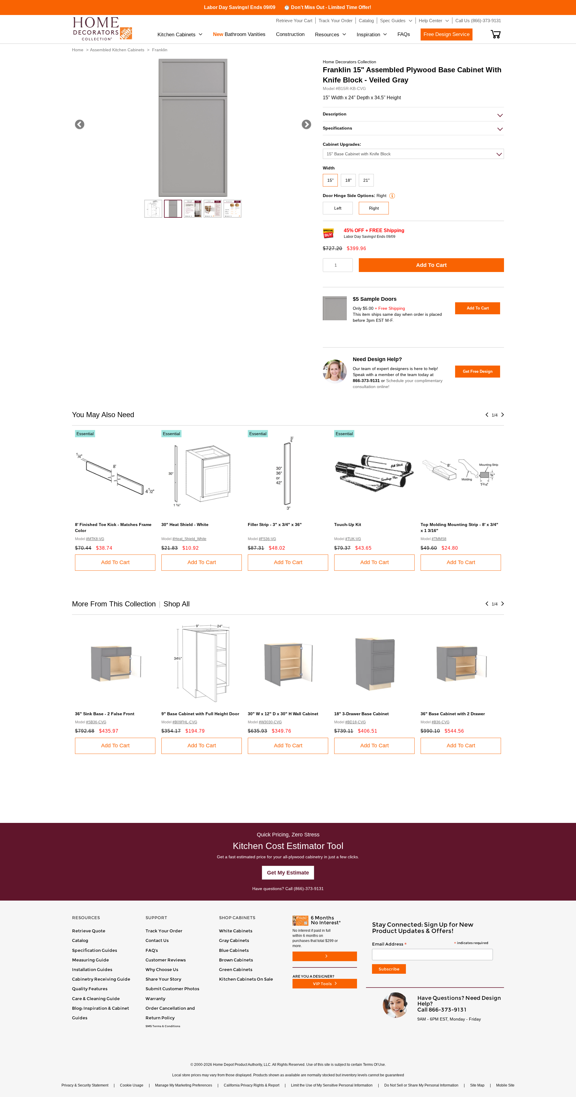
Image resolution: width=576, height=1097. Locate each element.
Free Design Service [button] (447, 34)
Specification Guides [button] (94, 950)
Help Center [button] (430, 20)
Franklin (159, 49)
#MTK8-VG (95, 539)
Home (77, 49)
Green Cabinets (235, 969)
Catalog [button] (366, 20)
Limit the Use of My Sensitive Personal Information (332, 1085)
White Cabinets (235, 931)
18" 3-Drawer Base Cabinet (361, 713)
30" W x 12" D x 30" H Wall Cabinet (283, 713)
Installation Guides (92, 969)
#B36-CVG (440, 722)
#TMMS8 (439, 539)
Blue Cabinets (234, 950)
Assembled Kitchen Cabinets (117, 49)
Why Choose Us (162, 969)
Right (374, 208)
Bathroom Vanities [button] (239, 34)
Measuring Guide (90, 960)
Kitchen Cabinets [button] (177, 34)
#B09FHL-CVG (184, 722)
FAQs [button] (404, 34)
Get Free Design (478, 371)
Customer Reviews (166, 960)
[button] (495, 34)
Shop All (177, 604)
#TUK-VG (353, 539)
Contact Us (157, 940)
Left (337, 208)
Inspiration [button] (368, 34)
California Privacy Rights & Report (251, 1085)
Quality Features (89, 988)
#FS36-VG (267, 539)
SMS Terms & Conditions (163, 1026)
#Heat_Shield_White (189, 539)
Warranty (155, 998)
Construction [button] (290, 34)
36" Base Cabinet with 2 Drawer (453, 713)
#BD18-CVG (355, 722)
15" (330, 180)
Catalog (80, 940)
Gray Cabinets (234, 940)
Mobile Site (505, 1085)
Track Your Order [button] (335, 20)
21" (366, 180)
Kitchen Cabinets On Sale (246, 979)
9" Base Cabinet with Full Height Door (200, 713)
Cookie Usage (131, 1085)
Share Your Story (163, 979)
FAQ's (152, 950)
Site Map (477, 1085)
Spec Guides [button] (393, 20)
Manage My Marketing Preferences (183, 1085)
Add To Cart (431, 265)
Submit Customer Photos (172, 988)
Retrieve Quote (88, 931)
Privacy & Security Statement (85, 1085)
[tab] (413, 114)
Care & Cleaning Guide (96, 998)
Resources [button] (327, 34)
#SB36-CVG (96, 722)
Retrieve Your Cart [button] (294, 20)
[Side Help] (391, 195)
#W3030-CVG (270, 722)
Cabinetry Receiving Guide (101, 979)
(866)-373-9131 (309, 888)
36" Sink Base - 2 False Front (104, 713)
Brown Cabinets (236, 960)
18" (348, 180)
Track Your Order (164, 931)
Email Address (430, 944)
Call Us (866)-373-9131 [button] (478, 20)
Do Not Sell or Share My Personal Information (421, 1085)
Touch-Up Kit (347, 524)
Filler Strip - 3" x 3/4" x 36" (275, 524)
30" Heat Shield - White (184, 524)
